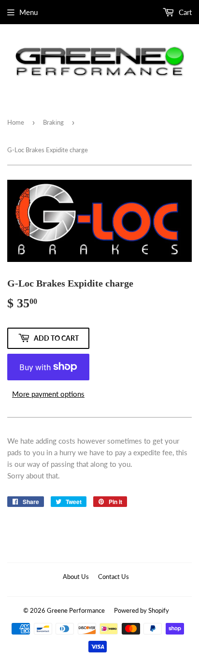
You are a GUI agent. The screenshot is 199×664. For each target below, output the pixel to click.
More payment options (48, 394)
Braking (53, 122)
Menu (28, 12)
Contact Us (113, 576)
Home (15, 122)
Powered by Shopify (141, 610)
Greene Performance (76, 610)
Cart (184, 12)
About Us (76, 576)
